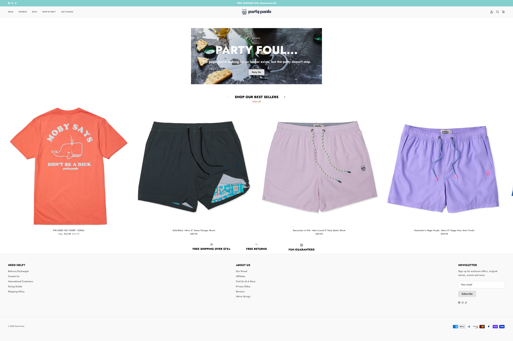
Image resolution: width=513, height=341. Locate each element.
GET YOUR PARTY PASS (283, 187)
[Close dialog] (306, 132)
